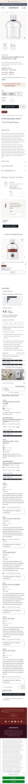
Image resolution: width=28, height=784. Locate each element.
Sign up (13, 715)
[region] (13, 761)
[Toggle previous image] (1, 27)
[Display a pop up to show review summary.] (11, 267)
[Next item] (25, 257)
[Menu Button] (1, 8)
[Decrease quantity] (4, 100)
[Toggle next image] (26, 27)
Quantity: (4, 97)
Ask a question (12, 69)
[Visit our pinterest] (21, 721)
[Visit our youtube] (15, 721)
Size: (3, 90)
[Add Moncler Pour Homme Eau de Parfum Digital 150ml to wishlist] (22, 239)
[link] (23, 8)
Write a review (5, 69)
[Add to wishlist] (23, 106)
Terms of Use (17, 771)
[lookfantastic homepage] (13, 8)
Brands (7, 12)
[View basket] (25, 8)
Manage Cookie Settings (13, 774)
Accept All (13, 781)
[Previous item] (2, 257)
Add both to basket (10, 226)
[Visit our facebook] (5, 721)
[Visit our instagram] (12, 721)
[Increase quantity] (12, 100)
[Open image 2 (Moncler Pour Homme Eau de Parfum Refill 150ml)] (13, 46)
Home (3, 12)
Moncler (12, 12)
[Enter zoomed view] (24, 38)
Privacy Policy (9, 771)
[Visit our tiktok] (18, 721)
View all (23, 77)
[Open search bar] (4, 8)
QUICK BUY (12, 272)
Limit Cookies (13, 777)
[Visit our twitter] (8, 721)
